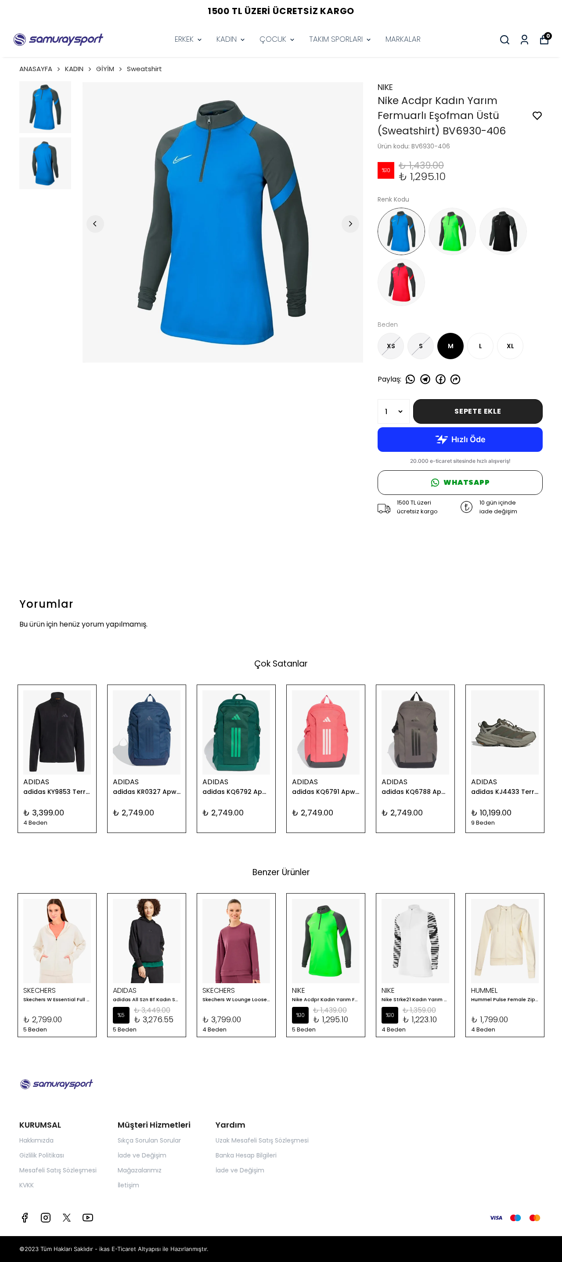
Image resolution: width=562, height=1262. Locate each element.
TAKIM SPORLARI (336, 39)
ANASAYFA (35, 68)
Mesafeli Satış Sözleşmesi (58, 1170)
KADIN (226, 39)
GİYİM (105, 68)
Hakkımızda (36, 1140)
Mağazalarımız (140, 1170)
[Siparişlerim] (524, 39)
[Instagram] (45, 1217)
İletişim (128, 1185)
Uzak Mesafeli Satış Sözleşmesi (262, 1140)
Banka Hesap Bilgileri (246, 1155)
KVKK (26, 1185)
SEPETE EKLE (477, 411)
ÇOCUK (272, 39)
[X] (66, 1217)
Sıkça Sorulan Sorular (149, 1140)
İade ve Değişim (142, 1155)
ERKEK (184, 39)
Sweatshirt (144, 68)
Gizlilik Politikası (41, 1155)
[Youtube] (88, 1217)
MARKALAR (403, 39)
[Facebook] (24, 1217)
